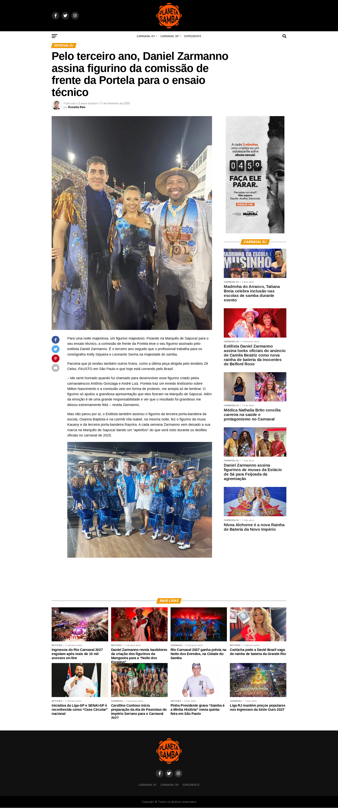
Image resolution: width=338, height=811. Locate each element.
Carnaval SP (169, 36)
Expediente (192, 36)
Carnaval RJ (146, 36)
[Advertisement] (255, 562)
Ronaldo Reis (76, 107)
